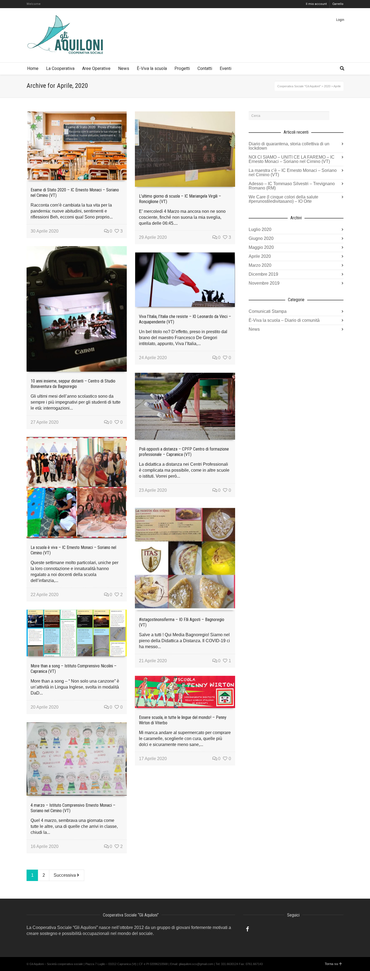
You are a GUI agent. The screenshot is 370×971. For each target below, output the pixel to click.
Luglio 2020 (260, 229)
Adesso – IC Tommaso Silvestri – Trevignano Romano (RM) (292, 185)
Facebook (247, 929)
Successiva (65, 875)
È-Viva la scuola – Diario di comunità (284, 320)
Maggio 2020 (261, 247)
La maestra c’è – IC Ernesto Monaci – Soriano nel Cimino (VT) (293, 172)
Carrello (337, 4)
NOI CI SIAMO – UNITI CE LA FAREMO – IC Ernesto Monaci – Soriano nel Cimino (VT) (292, 159)
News (254, 329)
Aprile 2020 (260, 256)
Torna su (331, 964)
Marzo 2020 (260, 265)
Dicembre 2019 (263, 274)
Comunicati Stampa (268, 311)
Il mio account (316, 4)
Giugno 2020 (261, 238)
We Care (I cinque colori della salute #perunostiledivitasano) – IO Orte (283, 199)
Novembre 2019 (264, 283)
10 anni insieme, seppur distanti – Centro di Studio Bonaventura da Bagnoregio (73, 383)
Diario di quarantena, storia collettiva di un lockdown (289, 146)
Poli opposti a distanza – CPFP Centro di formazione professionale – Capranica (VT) (184, 451)
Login (340, 20)
